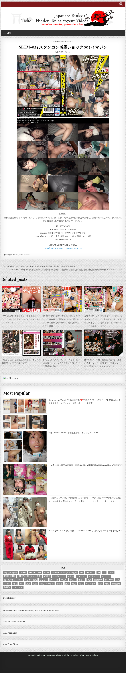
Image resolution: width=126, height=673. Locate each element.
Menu (9, 33)
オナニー (106, 576)
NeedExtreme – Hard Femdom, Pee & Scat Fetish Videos (31, 610)
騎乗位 (7, 587)
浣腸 (35, 583)
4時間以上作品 (10, 572)
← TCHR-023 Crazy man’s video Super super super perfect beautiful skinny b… (40, 266)
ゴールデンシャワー (13, 579)
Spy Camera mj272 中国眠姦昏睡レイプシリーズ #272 (74, 433)
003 (16, 255)
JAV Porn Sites (10, 644)
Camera (23, 572)
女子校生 (109, 579)
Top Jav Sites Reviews (14, 622)
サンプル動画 (31, 579)
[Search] (121, 4)
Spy (104, 572)
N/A (81, 572)
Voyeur (47, 576)
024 (21, 255)
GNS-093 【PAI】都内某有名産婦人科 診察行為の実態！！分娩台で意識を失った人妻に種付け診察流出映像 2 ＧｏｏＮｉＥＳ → (67, 269)
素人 (81, 583)
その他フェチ (59, 576)
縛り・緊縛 (91, 583)
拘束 (15, 583)
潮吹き (60, 583)
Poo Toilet (90, 572)
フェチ (64, 579)
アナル (71, 576)
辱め (107, 583)
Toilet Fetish (9, 576)
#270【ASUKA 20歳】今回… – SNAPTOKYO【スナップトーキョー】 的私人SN (85, 531)
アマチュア (81, 576)
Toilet (111, 572)
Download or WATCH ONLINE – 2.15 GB (63, 248)
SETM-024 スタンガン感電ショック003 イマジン (63, 47)
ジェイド (43, 579)
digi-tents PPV (35, 572)
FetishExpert (9, 598)
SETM (27, 255)
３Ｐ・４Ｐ (18, 587)
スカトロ (54, 579)
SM (98, 572)
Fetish (46, 572)
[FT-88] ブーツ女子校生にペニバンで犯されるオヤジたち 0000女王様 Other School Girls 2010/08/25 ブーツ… (103, 363)
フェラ (73, 579)
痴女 (74, 583)
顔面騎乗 (116, 583)
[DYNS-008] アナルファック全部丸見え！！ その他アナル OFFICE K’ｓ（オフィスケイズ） (21, 319)
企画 (89, 579)
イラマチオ (94, 576)
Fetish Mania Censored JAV (63, 41)
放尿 (28, 583)
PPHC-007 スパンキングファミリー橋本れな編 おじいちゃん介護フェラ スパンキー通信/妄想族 (61, 363)
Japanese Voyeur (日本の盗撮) (64, 572)
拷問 (22, 583)
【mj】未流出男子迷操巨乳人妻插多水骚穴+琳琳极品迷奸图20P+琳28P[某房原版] (85, 465)
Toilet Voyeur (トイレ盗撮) (29, 576)
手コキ (7, 583)
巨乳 (118, 579)
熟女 (67, 583)
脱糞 (100, 583)
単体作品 (98, 579)
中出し (82, 579)
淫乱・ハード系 (47, 583)
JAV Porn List (10, 633)
